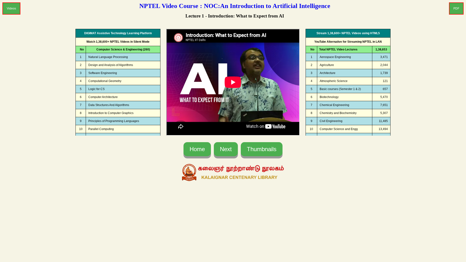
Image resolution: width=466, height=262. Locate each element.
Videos (11, 8)
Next (226, 149)
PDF (456, 8)
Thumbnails (261, 149)
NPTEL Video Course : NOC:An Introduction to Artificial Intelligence (234, 5)
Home (197, 149)
